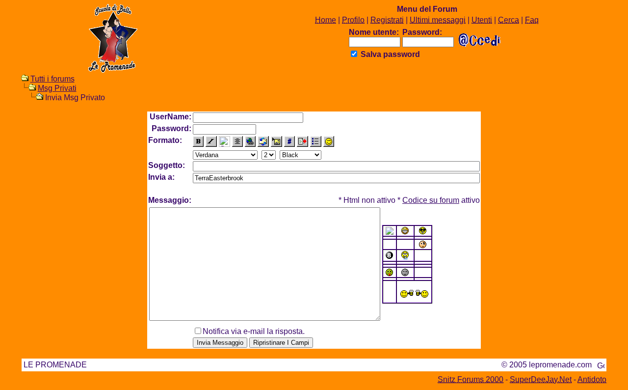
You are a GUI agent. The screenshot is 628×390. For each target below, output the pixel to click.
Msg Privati (57, 88)
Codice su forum (430, 200)
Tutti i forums (52, 79)
